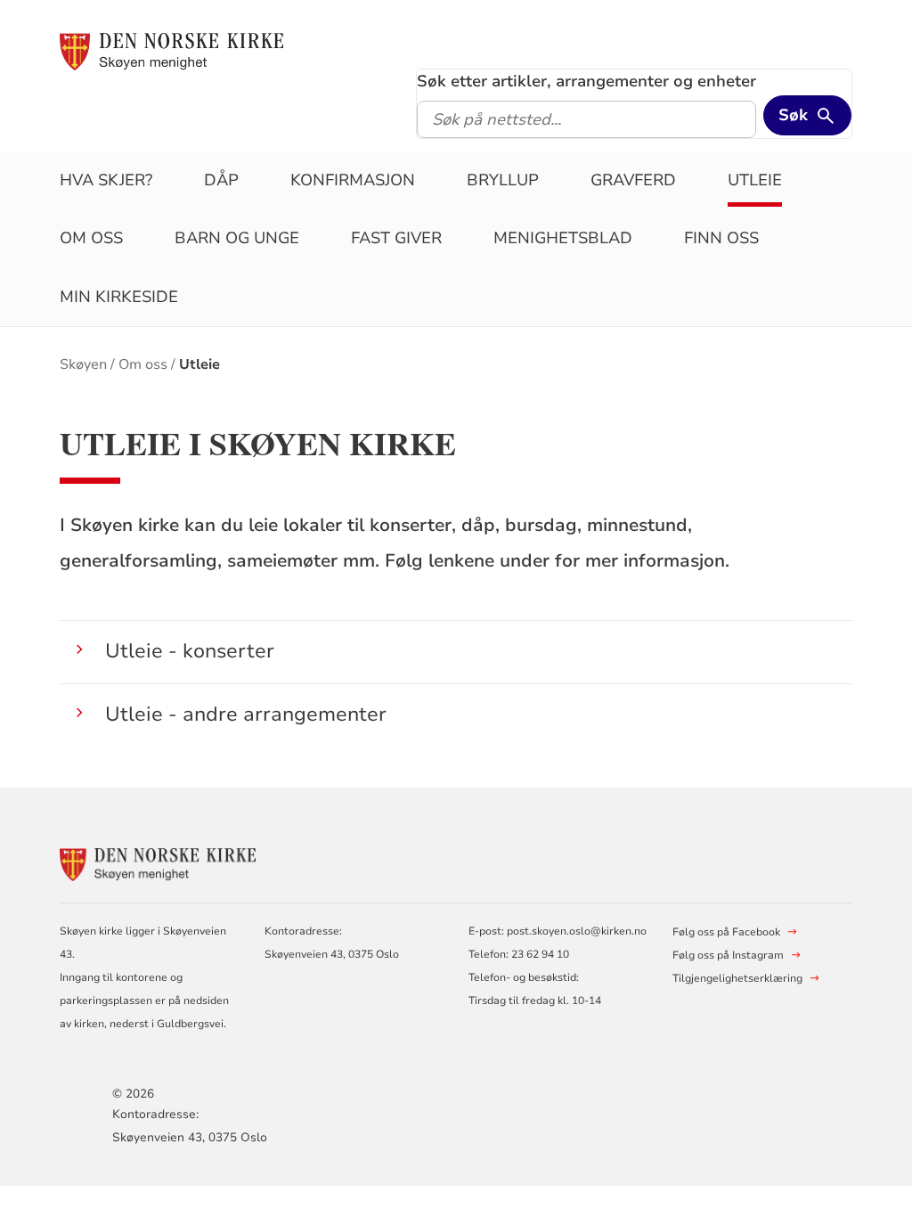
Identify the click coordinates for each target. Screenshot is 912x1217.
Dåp (221, 180)
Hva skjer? (106, 180)
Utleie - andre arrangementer (246, 714)
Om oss (91, 238)
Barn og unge (237, 238)
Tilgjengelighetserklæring (737, 978)
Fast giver (396, 238)
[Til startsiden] (171, 50)
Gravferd (633, 180)
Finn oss (721, 238)
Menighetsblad (562, 238)
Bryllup (503, 180)
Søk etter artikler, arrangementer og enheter (586, 81)
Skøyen (83, 364)
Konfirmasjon (352, 180)
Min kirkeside (119, 296)
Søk (793, 115)
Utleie (755, 180)
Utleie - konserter (189, 651)
